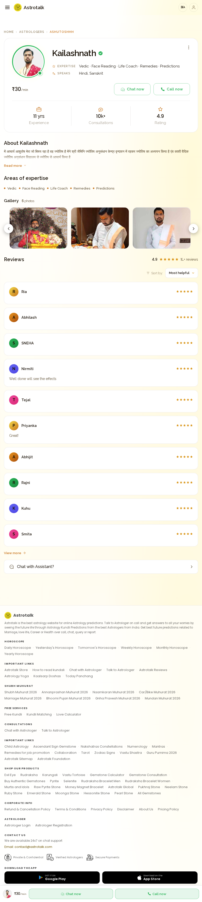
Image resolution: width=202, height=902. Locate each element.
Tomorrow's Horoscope (97, 647)
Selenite (70, 781)
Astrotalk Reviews (153, 670)
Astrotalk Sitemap (18, 758)
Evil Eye (10, 775)
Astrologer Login (17, 825)
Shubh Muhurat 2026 (20, 692)
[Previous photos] (8, 228)
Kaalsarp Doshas (47, 676)
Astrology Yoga (16, 676)
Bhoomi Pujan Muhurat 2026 (68, 698)
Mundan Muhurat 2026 (162, 698)
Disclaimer (125, 809)
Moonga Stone (67, 793)
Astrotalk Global (121, 787)
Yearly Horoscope (18, 653)
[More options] (188, 47)
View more (12, 553)
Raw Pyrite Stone (47, 787)
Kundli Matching (39, 714)
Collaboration (65, 752)
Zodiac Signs (104, 752)
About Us (146, 809)
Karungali (50, 775)
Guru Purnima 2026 (162, 752)
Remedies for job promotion (27, 752)
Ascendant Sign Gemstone (54, 746)
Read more (13, 166)
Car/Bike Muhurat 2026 (157, 692)
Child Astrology (16, 746)
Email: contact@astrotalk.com (28, 846)
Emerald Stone (39, 793)
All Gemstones (149, 793)
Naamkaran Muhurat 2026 (113, 692)
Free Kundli (13, 714)
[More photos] (193, 228)
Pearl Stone (124, 793)
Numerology (137, 746)
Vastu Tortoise (73, 775)
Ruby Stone (13, 793)
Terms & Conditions (70, 809)
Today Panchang (79, 676)
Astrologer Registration (53, 825)
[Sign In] (193, 7)
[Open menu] (7, 7)
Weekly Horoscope (136, 647)
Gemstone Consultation (148, 775)
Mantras (158, 746)
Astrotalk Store (16, 670)
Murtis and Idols (16, 787)
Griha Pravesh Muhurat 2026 (117, 698)
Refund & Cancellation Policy (27, 809)
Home (9, 32)
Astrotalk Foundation (53, 758)
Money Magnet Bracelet (84, 787)
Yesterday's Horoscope (54, 647)
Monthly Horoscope (172, 647)
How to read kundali (49, 670)
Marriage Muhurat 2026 (23, 698)
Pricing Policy (168, 809)
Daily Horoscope (17, 647)
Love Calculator (68, 714)
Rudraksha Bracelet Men (100, 781)
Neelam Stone (176, 787)
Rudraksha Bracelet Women (147, 781)
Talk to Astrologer (120, 670)
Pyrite (54, 781)
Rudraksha (29, 775)
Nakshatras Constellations (102, 746)
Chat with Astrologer (85, 670)
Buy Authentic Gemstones (24, 781)
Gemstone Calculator (107, 775)
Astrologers (32, 32)
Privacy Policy (102, 809)
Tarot (85, 752)
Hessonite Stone (97, 793)
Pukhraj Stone (149, 787)
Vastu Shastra (131, 752)
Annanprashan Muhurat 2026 (65, 692)
